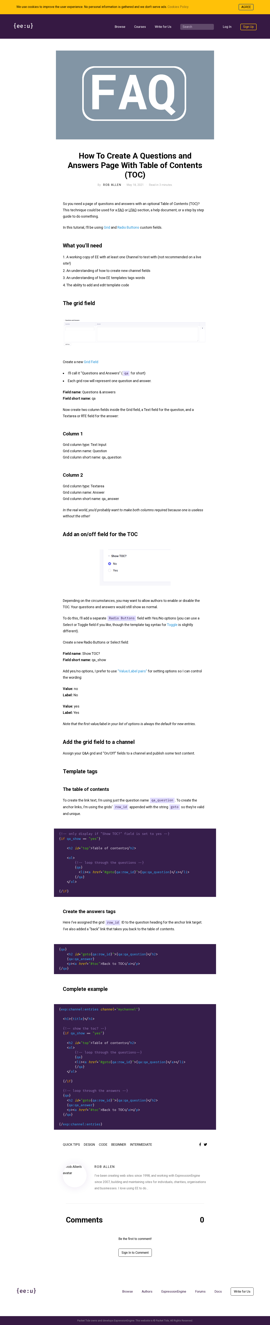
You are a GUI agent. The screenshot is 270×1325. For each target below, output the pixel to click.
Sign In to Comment (135, 1253)
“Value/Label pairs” (132, 671)
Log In (227, 27)
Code (103, 1144)
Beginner (118, 1144)
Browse (120, 27)
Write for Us (163, 27)
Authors (147, 1291)
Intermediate (141, 1144)
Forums (200, 1291)
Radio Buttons (128, 227)
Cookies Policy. (178, 7)
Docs (218, 1291)
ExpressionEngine (173, 1291)
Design (89, 1144)
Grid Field (91, 362)
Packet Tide (162, 1320)
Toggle (172, 625)
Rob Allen (112, 184)
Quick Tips (71, 1144)
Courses (140, 27)
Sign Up (248, 27)
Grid (107, 227)
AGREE (246, 7)
